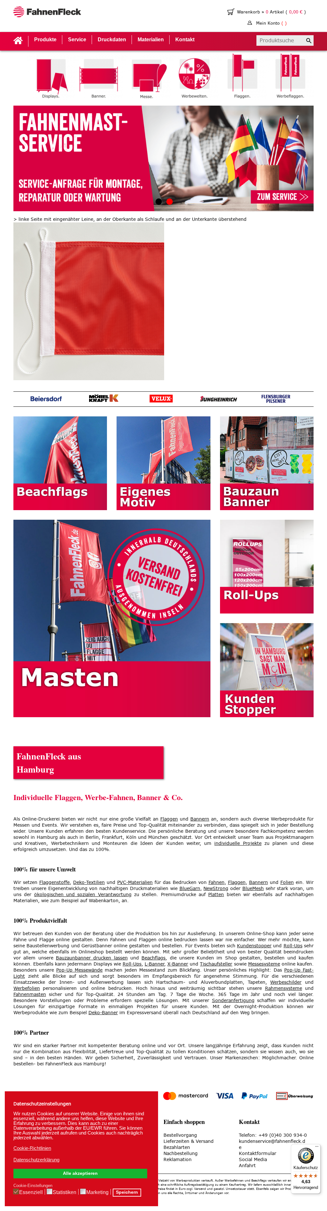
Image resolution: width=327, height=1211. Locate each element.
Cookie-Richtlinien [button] (32, 1148)
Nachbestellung (181, 1154)
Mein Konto (271, 23)
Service (77, 39)
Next (310, 76)
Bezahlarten (177, 1147)
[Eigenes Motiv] (163, 463)
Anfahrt (247, 1166)
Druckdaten (112, 39)
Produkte (45, 39)
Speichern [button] (127, 1192)
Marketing (97, 1192)
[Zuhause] (47, 12)
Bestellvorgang (180, 1135)
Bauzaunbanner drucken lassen (92, 958)
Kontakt (184, 39)
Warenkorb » (251, 12)
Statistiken (64, 1192)
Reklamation (178, 1160)
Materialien (151, 39)
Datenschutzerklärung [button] (36, 1159)
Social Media (253, 1160)
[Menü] (317, 1148)
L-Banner (154, 964)
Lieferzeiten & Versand (189, 1141)
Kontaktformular (257, 1154)
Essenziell (31, 1192)
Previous (16, 76)
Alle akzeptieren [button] (80, 1173)
